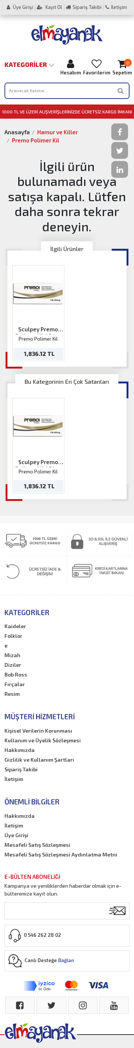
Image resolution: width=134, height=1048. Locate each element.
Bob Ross (15, 674)
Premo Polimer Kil (35, 140)
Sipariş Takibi (87, 7)
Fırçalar (14, 684)
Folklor (13, 636)
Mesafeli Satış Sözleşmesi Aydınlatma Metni (60, 854)
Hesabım (70, 72)
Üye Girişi (22, 7)
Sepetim (122, 68)
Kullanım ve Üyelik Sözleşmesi (42, 740)
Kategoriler (26, 64)
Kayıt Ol (53, 7)
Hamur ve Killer (57, 132)
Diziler (12, 665)
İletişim (119, 7)
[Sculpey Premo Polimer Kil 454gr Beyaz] (38, 294)
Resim (12, 694)
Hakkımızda (19, 750)
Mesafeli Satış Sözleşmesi (37, 845)
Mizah (12, 655)
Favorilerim (96, 72)
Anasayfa (17, 132)
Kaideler (15, 626)
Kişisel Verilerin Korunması (38, 730)
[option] (38, 313)
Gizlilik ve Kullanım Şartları (39, 759)
